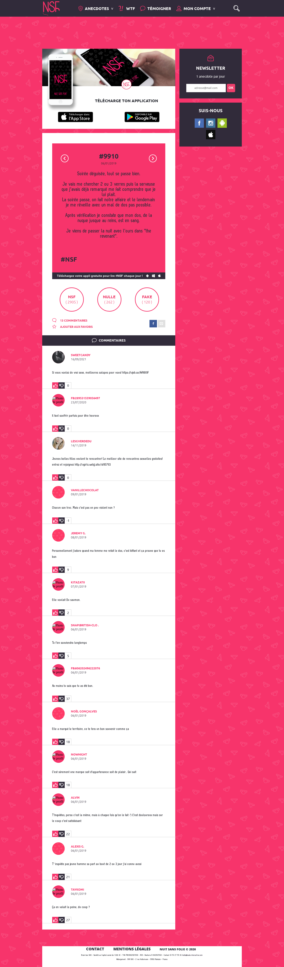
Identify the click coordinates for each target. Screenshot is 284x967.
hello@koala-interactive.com (192, 955)
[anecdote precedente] (65, 158)
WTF (130, 8)
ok (230, 88)
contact (95, 949)
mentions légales (132, 949)
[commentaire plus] (55, 385)
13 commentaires (73, 321)
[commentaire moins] (61, 385)
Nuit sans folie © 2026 (178, 949)
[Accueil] (51, 8)
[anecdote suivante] (153, 158)
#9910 (109, 156)
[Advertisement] (138, 32)
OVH (128, 959)
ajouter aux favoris (76, 327)
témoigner (159, 8)
